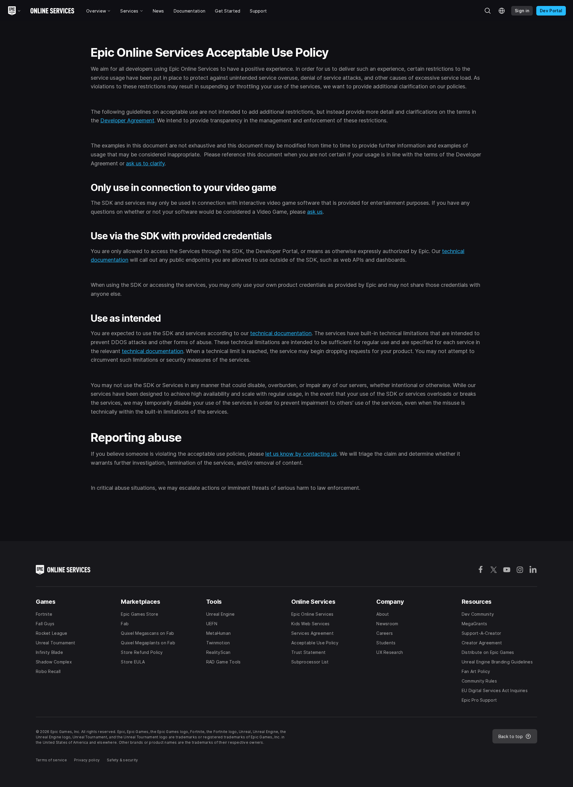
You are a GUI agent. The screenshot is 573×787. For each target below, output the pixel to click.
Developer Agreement (127, 120)
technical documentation (281, 333)
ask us (315, 212)
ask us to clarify (145, 163)
